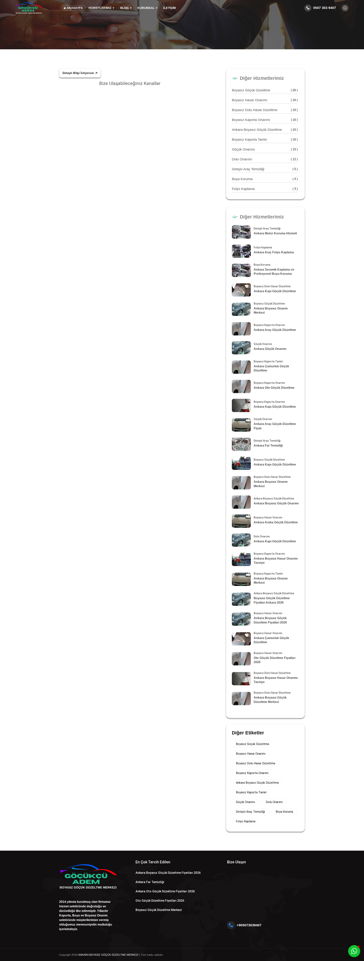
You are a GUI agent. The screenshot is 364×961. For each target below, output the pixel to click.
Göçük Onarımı (265, 149)
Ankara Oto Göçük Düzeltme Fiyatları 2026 (165, 891)
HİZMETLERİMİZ (100, 7)
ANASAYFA (74, 7)
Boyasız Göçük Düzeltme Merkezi (159, 910)
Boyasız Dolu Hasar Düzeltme (265, 110)
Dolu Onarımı (265, 159)
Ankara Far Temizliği (150, 882)
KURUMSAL (146, 7)
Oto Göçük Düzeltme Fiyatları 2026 (160, 900)
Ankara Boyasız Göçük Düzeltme (265, 130)
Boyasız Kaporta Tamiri (265, 139)
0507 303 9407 (324, 8)
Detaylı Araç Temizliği (265, 169)
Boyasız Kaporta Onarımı (265, 120)
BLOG (125, 7)
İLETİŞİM (169, 7)
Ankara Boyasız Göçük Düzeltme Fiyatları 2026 (168, 873)
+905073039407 (249, 925)
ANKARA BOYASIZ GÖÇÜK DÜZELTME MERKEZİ (108, 954)
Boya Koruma (265, 179)
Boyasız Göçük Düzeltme (265, 90)
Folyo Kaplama (265, 189)
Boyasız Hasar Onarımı (265, 100)
